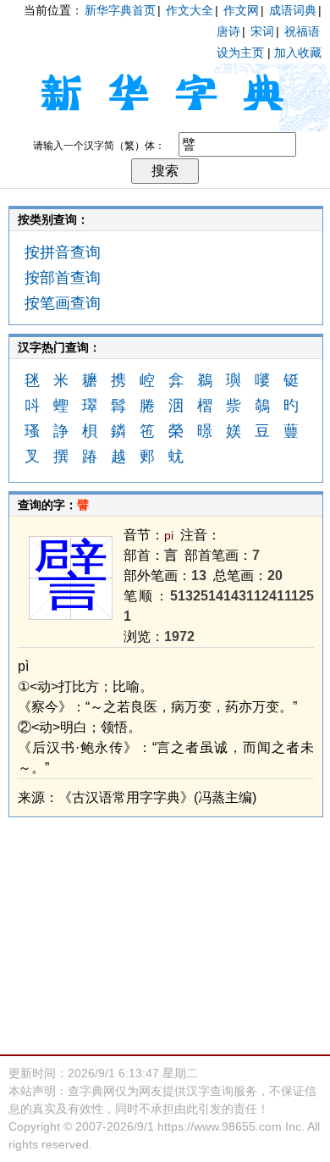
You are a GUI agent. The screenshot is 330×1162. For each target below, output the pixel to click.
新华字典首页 (120, 10)
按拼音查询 (63, 252)
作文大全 (189, 10)
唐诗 (228, 31)
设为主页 (240, 52)
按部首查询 (63, 277)
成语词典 (292, 10)
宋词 (262, 31)
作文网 (241, 10)
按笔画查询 (63, 303)
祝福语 (302, 31)
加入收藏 (298, 52)
